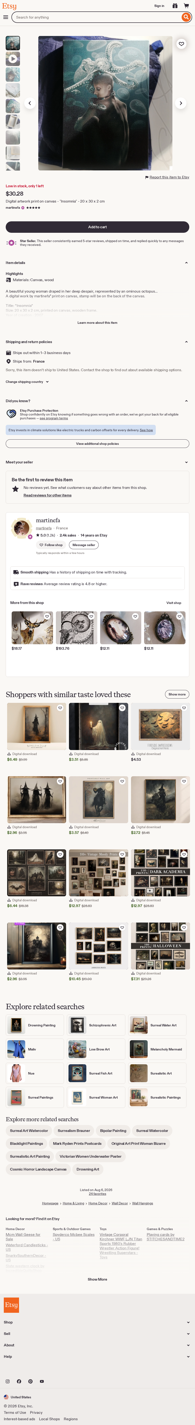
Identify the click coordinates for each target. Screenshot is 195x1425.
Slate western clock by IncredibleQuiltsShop (25, 1268)
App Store (20, 1371)
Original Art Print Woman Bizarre (141, 1145)
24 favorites (97, 1194)
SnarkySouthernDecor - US (26, 1257)
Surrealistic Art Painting (32, 1158)
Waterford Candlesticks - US (27, 1247)
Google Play (56, 1371)
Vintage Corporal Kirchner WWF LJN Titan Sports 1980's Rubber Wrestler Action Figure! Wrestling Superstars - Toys (121, 1245)
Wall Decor (120, 1203)
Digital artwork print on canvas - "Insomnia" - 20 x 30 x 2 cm (55, 201)
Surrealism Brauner (76, 1132)
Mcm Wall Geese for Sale (23, 1236)
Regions (71, 1419)
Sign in (159, 6)
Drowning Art (90, 1171)
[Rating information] (38, 536)
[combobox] (95, 17)
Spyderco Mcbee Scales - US (74, 1236)
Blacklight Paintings (28, 1145)
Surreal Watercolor (154, 1132)
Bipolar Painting (115, 1132)
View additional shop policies (97, 444)
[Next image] (180, 103)
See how (146, 430)
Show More (97, 1279)
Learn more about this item (97, 323)
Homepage (50, 1203)
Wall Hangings (142, 1203)
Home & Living (73, 1203)
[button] (84, 545)
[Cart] (186, 5)
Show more (177, 694)
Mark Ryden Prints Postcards (79, 1145)
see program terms (54, 418)
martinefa (13, 207)
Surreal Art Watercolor (31, 1132)
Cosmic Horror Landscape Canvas (40, 1171)
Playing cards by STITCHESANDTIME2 (166, 1236)
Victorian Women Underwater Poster (93, 1158)
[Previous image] (30, 103)
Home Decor (97, 1203)
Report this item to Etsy (169, 177)
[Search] (186, 17)
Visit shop (173, 603)
